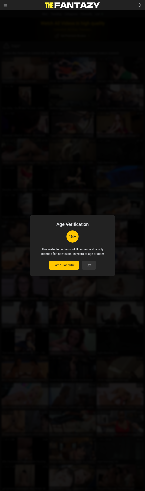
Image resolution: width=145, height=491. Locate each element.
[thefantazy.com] (72, 5)
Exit (88, 265)
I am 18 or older (64, 265)
